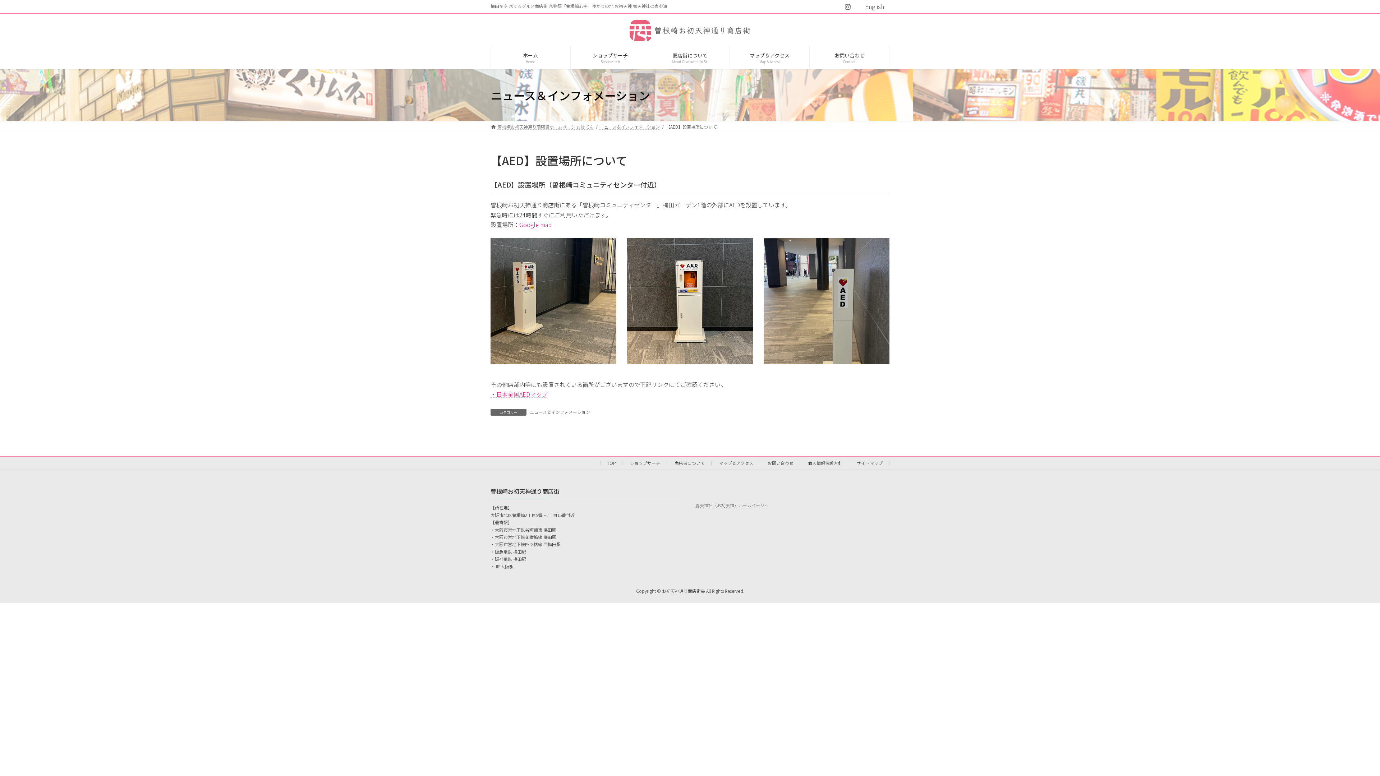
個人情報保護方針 (825, 463)
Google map (535, 224)
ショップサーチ (645, 463)
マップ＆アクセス (736, 463)
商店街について (690, 463)
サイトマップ (870, 463)
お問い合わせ (781, 463)
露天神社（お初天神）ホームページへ (732, 505)
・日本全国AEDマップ (519, 394)
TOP (611, 463)
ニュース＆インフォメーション (560, 412)
